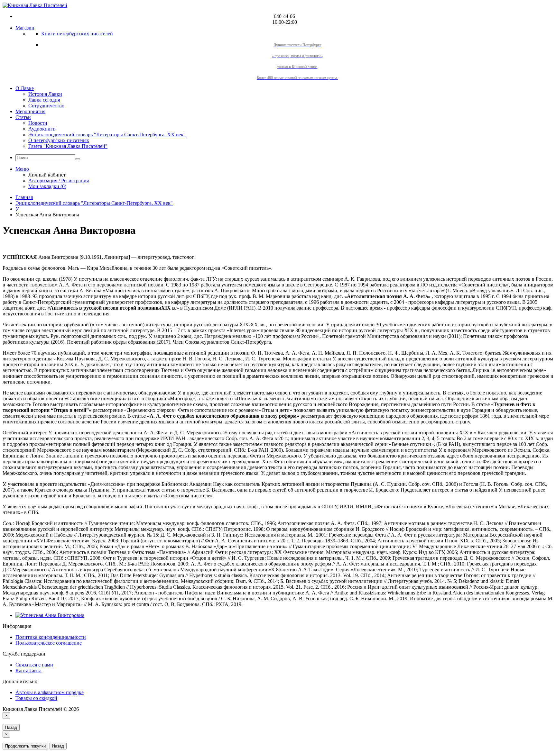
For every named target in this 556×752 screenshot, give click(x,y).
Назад (11, 727)
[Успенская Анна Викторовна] (49, 615)
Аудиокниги (42, 128)
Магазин (24, 28)
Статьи (23, 117)
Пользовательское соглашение (48, 643)
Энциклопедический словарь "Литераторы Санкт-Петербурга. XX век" (107, 134)
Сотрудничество (46, 105)
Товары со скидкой (36, 698)
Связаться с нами (34, 664)
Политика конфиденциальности (50, 637)
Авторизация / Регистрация (58, 180)
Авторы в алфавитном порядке (49, 692)
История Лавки (45, 94)
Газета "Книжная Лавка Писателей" (67, 146)
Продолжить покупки (25, 746)
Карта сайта (28, 670)
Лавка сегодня (44, 100)
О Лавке (24, 88)
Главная (24, 197)
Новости (37, 123)
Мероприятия (30, 111)
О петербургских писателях (58, 140)
